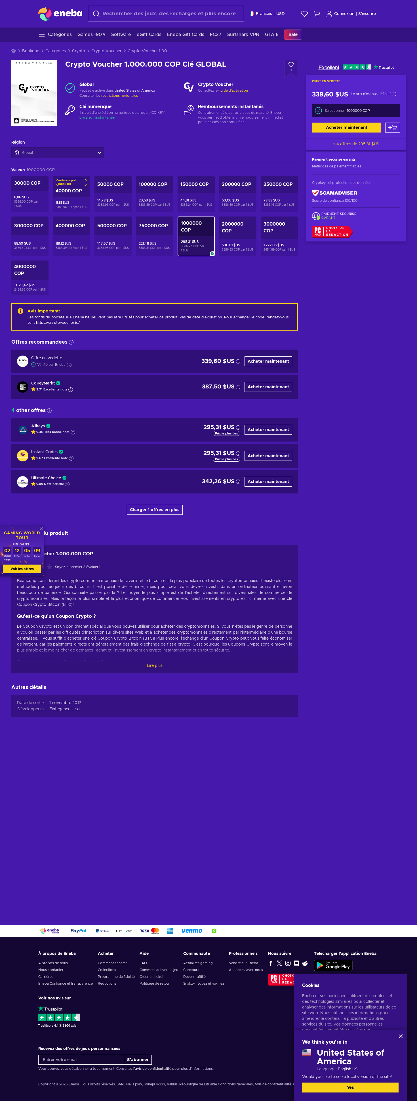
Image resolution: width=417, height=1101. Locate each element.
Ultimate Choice (46, 478)
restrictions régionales (119, 95)
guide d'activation (233, 90)
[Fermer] (401, 1036)
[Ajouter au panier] (392, 128)
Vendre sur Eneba (243, 963)
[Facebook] (271, 963)
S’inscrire (367, 14)
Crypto (78, 51)
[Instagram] (288, 963)
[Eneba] (60, 13)
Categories (55, 51)
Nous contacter (51, 970)
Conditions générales (235, 1084)
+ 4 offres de (356, 144)
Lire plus (155, 666)
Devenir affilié (194, 976)
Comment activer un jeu (159, 970)
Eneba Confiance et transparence (65, 983)
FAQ (143, 963)
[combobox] (166, 14)
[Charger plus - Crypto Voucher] (189, 87)
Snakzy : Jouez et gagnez (203, 983)
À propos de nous (53, 963)
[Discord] (296, 963)
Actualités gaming (198, 963)
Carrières (45, 976)
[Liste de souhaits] (304, 14)
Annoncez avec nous (246, 970)
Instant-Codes (44, 452)
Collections (107, 970)
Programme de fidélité (116, 976)
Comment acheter (112, 963)
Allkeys (38, 426)
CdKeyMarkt (43, 383)
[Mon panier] (317, 14)
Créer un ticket (151, 976)
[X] (279, 963)
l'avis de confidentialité (152, 1068)
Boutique (30, 51)
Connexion (344, 14)
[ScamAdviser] (334, 193)
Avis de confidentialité (272, 1084)
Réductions (107, 983)
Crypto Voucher (106, 51)
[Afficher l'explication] (70, 389)
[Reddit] (305, 963)
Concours (191, 970)
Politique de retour (155, 983)
